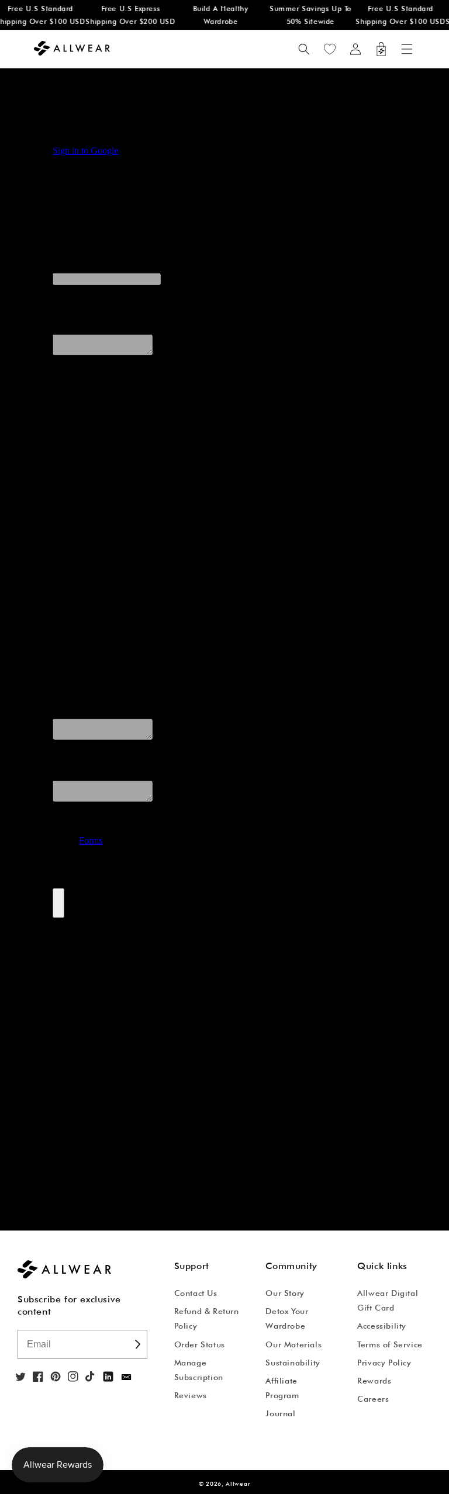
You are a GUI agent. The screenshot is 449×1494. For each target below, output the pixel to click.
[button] (407, 49)
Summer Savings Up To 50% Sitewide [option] (307, 15)
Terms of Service (390, 1344)
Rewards (374, 1380)
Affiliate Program (282, 1388)
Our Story (284, 1293)
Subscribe (137, 1344)
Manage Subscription (198, 1370)
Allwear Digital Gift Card (387, 1300)
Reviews (190, 1395)
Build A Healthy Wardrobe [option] (218, 15)
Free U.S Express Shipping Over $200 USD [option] (127, 15)
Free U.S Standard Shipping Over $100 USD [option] (398, 15)
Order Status (199, 1344)
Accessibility (381, 1325)
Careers (373, 1398)
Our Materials (293, 1344)
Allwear (238, 1483)
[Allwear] (126, 1377)
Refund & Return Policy (206, 1318)
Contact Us (195, 1293)
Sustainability (292, 1362)
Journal (280, 1413)
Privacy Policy (384, 1362)
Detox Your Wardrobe (286, 1318)
